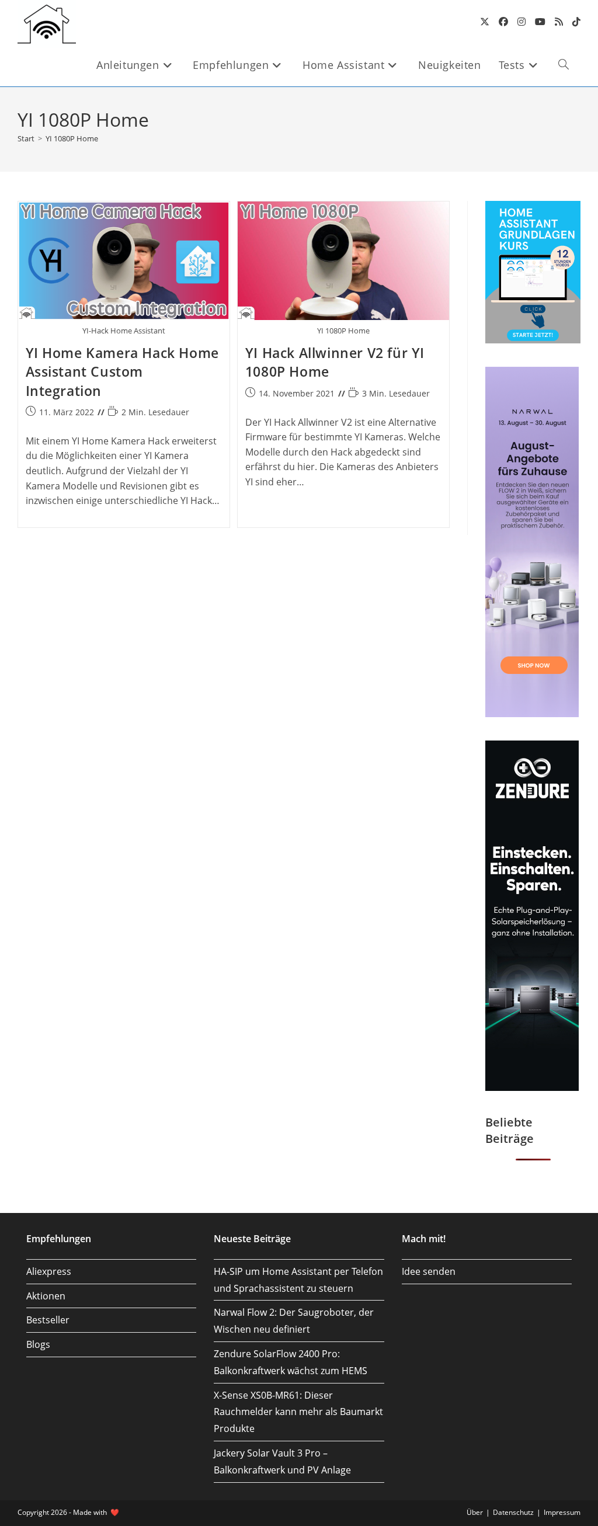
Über (475, 1512)
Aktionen (45, 1295)
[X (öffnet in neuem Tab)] (484, 21)
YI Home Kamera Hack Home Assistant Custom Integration (122, 371)
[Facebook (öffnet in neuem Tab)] (503, 21)
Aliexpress (48, 1271)
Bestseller (47, 1319)
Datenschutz (513, 1512)
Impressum (562, 1512)
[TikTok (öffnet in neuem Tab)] (576, 21)
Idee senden (429, 1271)
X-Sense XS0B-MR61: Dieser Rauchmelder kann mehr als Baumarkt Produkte (298, 1412)
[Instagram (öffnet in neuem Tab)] (521, 21)
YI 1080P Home (72, 138)
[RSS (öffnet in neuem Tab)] (559, 21)
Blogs (38, 1344)
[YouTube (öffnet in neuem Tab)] (540, 21)
